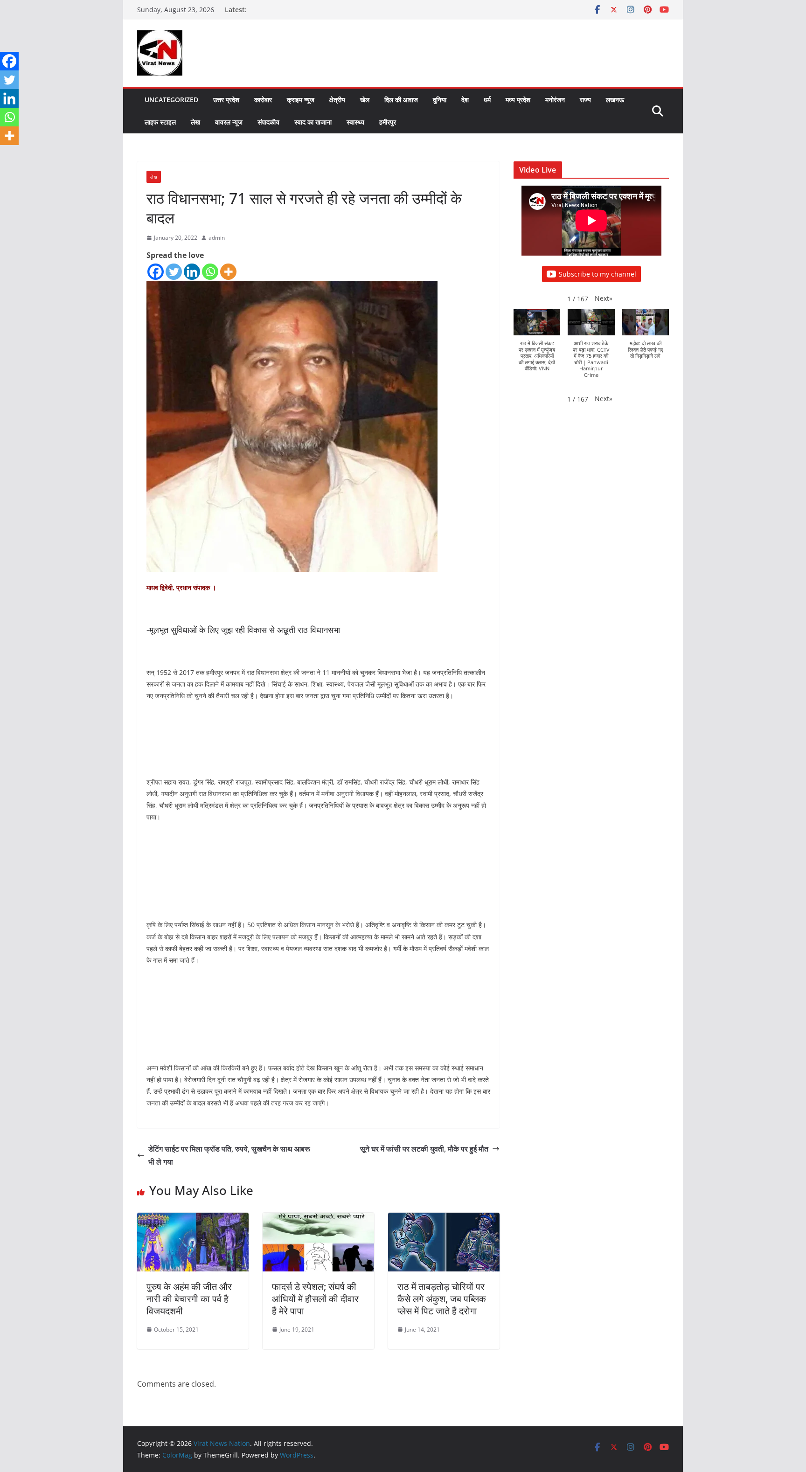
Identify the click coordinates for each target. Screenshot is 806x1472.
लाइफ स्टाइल (160, 122)
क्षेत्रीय (337, 99)
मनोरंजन (555, 99)
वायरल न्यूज (229, 122)
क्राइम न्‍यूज (300, 99)
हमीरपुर (387, 122)
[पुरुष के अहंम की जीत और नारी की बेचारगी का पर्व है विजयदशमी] (193, 1219)
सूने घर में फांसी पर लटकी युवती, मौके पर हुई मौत (424, 1149)
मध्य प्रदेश (518, 99)
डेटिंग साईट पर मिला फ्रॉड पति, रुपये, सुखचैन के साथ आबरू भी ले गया (229, 1155)
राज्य (585, 99)
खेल (364, 99)
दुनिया (439, 99)
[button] (603, 298)
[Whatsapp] (210, 272)
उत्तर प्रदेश (226, 99)
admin (216, 238)
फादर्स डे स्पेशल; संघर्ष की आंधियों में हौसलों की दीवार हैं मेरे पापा (315, 1298)
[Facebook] (155, 272)
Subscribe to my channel (597, 274)
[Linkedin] (192, 272)
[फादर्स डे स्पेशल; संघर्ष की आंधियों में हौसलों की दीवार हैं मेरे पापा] (318, 1219)
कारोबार (263, 99)
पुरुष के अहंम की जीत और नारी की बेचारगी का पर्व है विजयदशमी (189, 1298)
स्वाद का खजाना (313, 122)
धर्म (487, 99)
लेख (195, 122)
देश (465, 99)
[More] (228, 272)
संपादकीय (268, 122)
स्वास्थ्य (355, 122)
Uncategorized (171, 99)
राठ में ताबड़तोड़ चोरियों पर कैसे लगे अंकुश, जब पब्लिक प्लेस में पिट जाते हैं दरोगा (441, 1298)
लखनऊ (615, 99)
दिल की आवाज (401, 99)
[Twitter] (174, 272)
